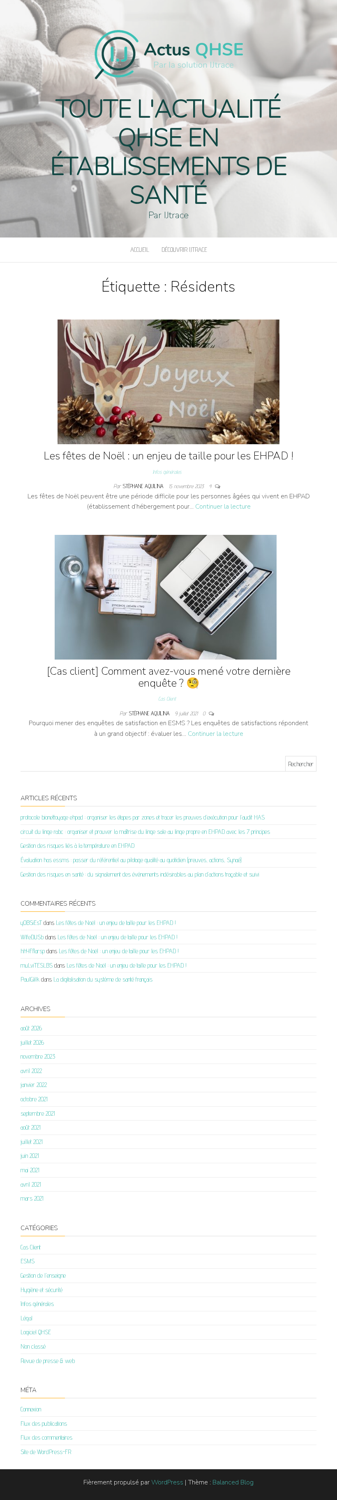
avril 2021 (31, 1184)
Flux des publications (44, 1423)
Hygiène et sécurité (41, 1290)
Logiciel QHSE (36, 1332)
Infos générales (166, 471)
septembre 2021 (38, 1113)
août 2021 (31, 1127)
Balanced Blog (233, 1482)
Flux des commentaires (46, 1437)
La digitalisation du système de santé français (102, 979)
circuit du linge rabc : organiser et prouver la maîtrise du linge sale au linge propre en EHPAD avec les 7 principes (145, 832)
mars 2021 (32, 1198)
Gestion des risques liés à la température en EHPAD (77, 845)
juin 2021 (30, 1156)
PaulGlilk (30, 979)
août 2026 (31, 1028)
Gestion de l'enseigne (43, 1275)
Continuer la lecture (223, 506)
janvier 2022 (34, 1085)
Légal (26, 1318)
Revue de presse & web (48, 1361)
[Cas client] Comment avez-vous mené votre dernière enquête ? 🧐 (169, 677)
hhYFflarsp (33, 951)
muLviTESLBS (37, 965)
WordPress (167, 1482)
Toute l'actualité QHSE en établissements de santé (168, 152)
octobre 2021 (34, 1099)
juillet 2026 (32, 1042)
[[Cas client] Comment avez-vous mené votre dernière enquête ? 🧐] (166, 596)
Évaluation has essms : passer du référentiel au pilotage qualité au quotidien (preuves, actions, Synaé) (131, 860)
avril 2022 (31, 1071)
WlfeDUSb (32, 937)
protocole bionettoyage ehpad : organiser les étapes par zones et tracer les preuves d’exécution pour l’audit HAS (143, 817)
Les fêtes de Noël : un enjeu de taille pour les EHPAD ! (168, 456)
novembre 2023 (38, 1056)
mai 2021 (30, 1170)
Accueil (139, 249)
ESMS (28, 1261)
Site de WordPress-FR (46, 1452)
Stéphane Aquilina (143, 486)
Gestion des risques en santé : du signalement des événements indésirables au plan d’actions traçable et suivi (140, 874)
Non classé (33, 1346)
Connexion (31, 1409)
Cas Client (167, 698)
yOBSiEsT (31, 923)
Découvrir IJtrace (184, 249)
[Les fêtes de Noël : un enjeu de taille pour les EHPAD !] (168, 381)
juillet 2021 (32, 1142)
